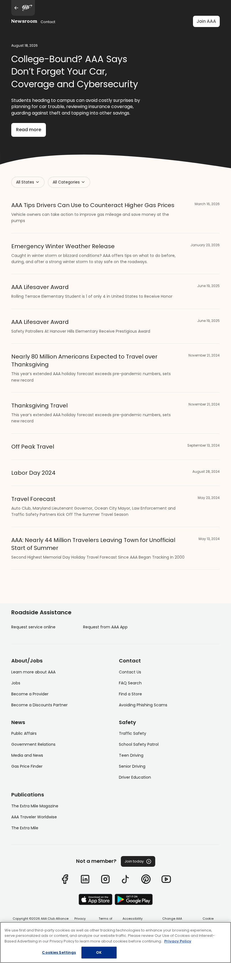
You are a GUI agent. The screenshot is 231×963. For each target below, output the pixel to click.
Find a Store (130, 694)
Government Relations (33, 744)
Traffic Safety (132, 733)
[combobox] (28, 182)
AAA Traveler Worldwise (34, 817)
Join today (134, 861)
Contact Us (130, 672)
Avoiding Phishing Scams (143, 705)
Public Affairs (24, 733)
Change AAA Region (172, 921)
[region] (115, 942)
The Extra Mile (24, 828)
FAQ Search (130, 683)
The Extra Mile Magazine (34, 806)
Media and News (27, 755)
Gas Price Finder (27, 766)
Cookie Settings (208, 921)
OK (99, 952)
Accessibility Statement (133, 921)
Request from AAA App (105, 627)
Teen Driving (131, 755)
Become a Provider (29, 694)
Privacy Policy (80, 921)
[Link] (64, 879)
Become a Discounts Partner (39, 705)
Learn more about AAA (33, 672)
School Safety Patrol (139, 744)
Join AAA (206, 21)
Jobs (15, 683)
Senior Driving (132, 766)
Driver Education (135, 777)
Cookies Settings (59, 952)
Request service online (33, 627)
